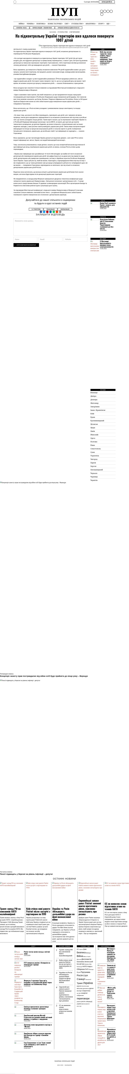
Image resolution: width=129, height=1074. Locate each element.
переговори (83, 998)
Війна (80, 956)
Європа (81, 949)
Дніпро (93, 396)
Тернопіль (94, 456)
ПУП (86, 969)
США (85, 975)
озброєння (80, 995)
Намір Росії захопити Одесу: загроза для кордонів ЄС (107, 205)
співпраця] (88, 1001)
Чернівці (94, 477)
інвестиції (79, 1006)
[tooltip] (101, 11)
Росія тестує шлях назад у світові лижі (37, 953)
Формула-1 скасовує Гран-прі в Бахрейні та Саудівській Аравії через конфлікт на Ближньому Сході (38, 982)
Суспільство (63, 32)
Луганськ (94, 424)
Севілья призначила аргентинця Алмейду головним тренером (36, 1007)
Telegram (50, 209)
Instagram (65, 209)
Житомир (94, 403)
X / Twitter (36, 209)
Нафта (89, 966)
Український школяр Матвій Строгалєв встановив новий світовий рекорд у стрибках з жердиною (38, 1017)
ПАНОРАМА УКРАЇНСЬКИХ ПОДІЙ (64, 1061)
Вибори (88, 953)
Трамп (80, 982)
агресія (79, 986)
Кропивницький (97, 421)
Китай (79, 964)
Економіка (80, 961)
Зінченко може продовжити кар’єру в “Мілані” (38, 1025)
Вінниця (93, 393)
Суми (92, 452)
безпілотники (85, 986)
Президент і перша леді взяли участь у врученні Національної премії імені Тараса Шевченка (112, 1012)
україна (79, 1004)
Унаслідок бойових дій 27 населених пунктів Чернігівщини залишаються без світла (107, 223)
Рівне (92, 445)
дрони (91, 988)
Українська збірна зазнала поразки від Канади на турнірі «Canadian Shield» (37, 1035)
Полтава (93, 442)
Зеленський (88, 961)
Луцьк (92, 428)
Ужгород (93, 459)
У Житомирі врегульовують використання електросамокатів (106, 244)
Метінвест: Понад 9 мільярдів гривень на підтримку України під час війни (111, 954)
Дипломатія (86, 959)
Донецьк (93, 400)
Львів (92, 431)
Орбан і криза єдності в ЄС (68, 28)
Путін (78, 972)
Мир (90, 964)
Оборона (81, 969)
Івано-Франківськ (97, 410)
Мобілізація (79, 966)
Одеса (92, 438)
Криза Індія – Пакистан (42, 28)
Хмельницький (96, 470)
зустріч (79, 993)
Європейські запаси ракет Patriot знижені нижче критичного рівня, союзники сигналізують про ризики (90, 907)
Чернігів (93, 480)
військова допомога (83, 988)
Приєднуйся (107, 2)
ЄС (78, 949)
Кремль (87, 964)
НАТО (84, 966)
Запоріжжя (94, 407)
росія (83, 1001)
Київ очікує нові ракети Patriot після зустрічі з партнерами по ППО (38, 911)
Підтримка (85, 972)
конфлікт (84, 993)
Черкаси (93, 473)
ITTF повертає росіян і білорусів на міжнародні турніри (37, 964)
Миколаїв (94, 435)
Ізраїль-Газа (21, 28)
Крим (92, 417)
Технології (88, 979)
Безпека (81, 952)
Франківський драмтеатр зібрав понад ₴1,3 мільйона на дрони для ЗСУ (112, 1033)
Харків (93, 463)
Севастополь (95, 449)
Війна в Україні (86, 956)
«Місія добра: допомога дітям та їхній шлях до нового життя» (112, 992)
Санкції (81, 979)
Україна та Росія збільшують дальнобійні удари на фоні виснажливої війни (63, 914)
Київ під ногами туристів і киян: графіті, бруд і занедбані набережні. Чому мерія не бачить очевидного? (106, 57)
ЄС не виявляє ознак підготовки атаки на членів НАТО (115, 906)
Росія (80, 975)
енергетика (86, 990)
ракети (79, 1001)
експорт (79, 991)
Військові (79, 959)
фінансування (86, 1004)
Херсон (93, 466)
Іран (85, 949)
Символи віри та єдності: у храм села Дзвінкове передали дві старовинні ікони (112, 970)
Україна (88, 983)
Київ (92, 414)
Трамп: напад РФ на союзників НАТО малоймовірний (10, 911)
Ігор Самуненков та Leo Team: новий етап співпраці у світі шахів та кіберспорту (37, 1044)
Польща (91, 969)
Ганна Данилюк (29, 49)
